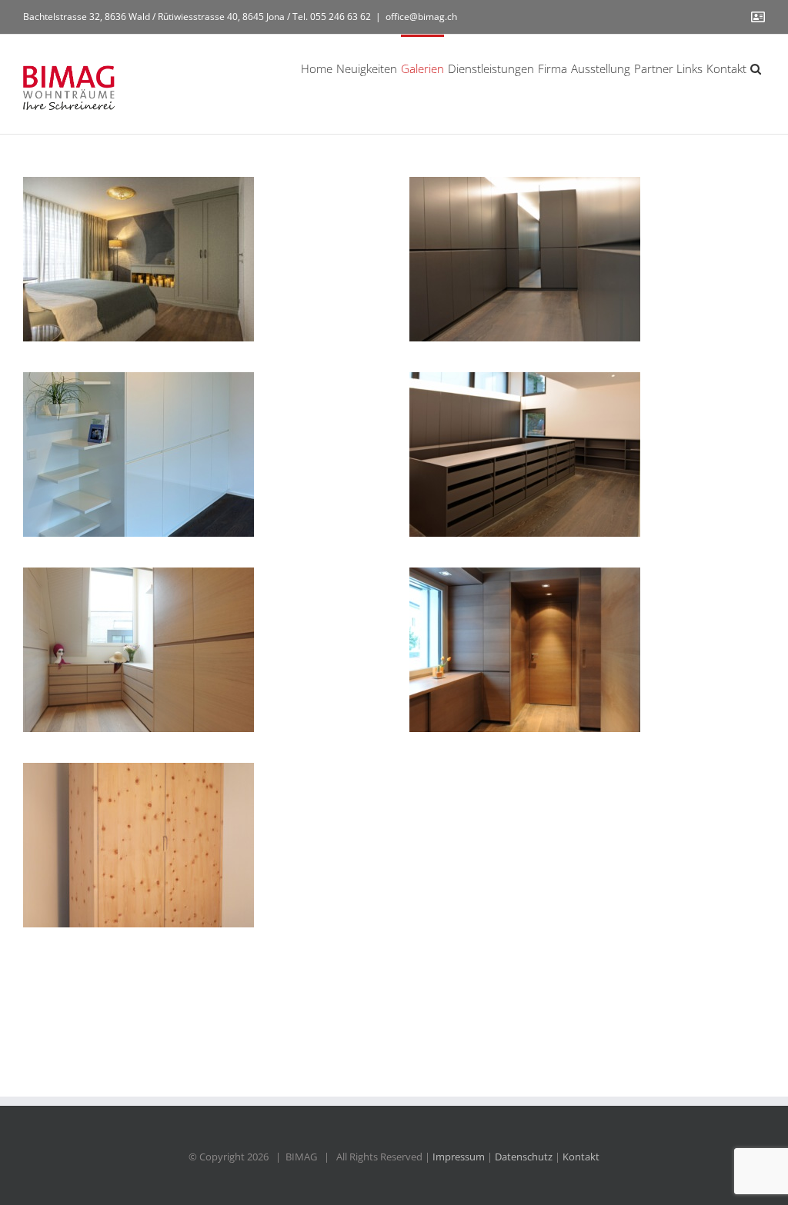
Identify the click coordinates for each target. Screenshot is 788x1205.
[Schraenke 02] (138, 650)
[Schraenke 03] (524, 454)
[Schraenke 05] (524, 259)
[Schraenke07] (138, 845)
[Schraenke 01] (524, 650)
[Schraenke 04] (138, 454)
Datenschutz (524, 1156)
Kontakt (581, 1156)
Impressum (458, 1156)
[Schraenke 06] (138, 259)
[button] (755, 68)
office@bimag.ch (421, 16)
